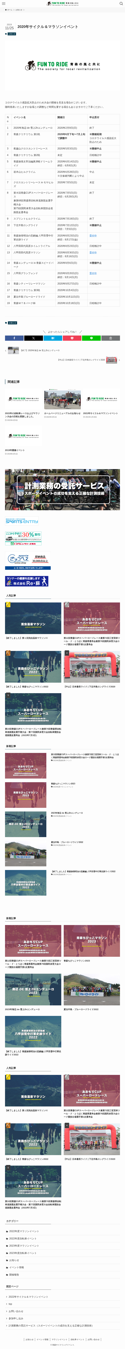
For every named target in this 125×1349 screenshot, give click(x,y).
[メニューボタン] (3, 3)
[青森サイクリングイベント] (62, 3)
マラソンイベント (60, 1339)
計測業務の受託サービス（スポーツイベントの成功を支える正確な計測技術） (51, 1325)
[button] (14, 338)
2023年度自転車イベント (23, 1253)
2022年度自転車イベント (23, 1238)
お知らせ (12, 34)
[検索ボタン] (121, 3)
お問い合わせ (16, 1311)
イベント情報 (16, 1267)
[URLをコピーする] (110, 338)
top (10, 1304)
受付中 (93, 235)
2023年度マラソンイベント (24, 1245)
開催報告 (14, 1274)
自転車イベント (77, 1339)
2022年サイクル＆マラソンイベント (28, 1296)
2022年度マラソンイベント (24, 1231)
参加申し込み (16, 1318)
